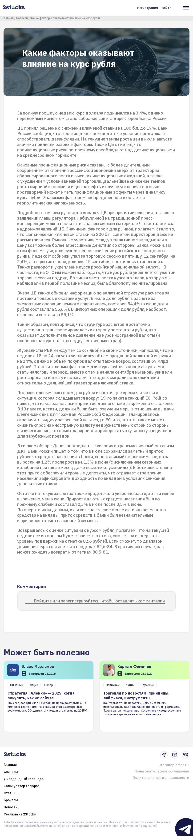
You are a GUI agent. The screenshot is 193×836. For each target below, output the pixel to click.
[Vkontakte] (185, 755)
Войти (166, 8)
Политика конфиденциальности (161, 777)
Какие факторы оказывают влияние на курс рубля (65, 18)
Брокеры (11, 800)
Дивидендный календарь (24, 779)
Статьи (9, 793)
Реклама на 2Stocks (20, 814)
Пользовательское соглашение (161, 771)
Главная (8, 18)
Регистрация (147, 8)
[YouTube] (174, 755)
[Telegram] (164, 755)
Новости (22, 18)
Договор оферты (174, 765)
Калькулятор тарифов (22, 786)
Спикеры (11, 772)
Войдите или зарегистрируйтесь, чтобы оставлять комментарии (99, 601)
